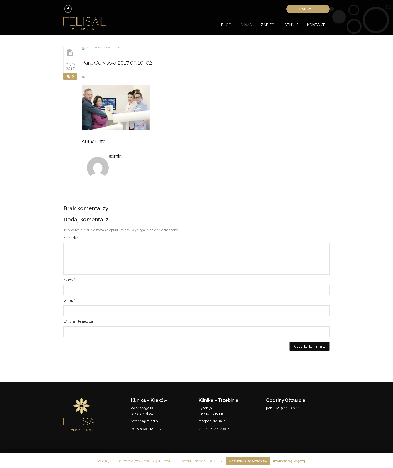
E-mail (69, 300)
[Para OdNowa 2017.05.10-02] (70, 52)
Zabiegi (268, 25)
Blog (226, 25)
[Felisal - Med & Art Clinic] (90, 24)
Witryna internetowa (78, 321)
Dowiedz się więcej (288, 461)
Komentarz (71, 238)
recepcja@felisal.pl (145, 421)
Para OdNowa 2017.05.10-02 (117, 62)
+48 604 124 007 (149, 429)
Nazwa (69, 279)
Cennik (291, 25)
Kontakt (316, 25)
